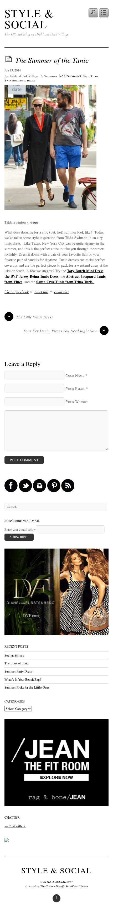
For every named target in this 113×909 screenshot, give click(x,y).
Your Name (75, 375)
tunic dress (26, 80)
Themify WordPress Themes (71, 886)
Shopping (50, 76)
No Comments (70, 75)
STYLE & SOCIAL (29, 19)
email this (61, 291)
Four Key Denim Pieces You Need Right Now (64, 330)
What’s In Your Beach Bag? (22, 679)
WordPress (46, 886)
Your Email (75, 388)
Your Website (77, 401)
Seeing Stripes (14, 655)
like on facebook (16, 291)
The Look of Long (16, 663)
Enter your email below (20, 529)
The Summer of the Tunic (52, 60)
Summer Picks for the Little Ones (26, 687)
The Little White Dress (30, 316)
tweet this (41, 291)
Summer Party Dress (18, 671)
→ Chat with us (14, 826)
